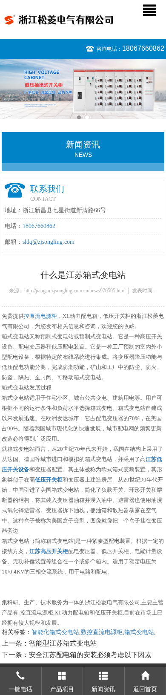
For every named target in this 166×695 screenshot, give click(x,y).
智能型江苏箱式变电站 (63, 643)
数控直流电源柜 (102, 632)
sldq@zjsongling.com (48, 242)
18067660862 (143, 48)
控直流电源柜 (40, 316)
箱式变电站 (139, 632)
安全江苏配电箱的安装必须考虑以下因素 (90, 654)
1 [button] (79, 117)
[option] (83, 89)
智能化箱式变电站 (55, 632)
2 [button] (87, 117)
